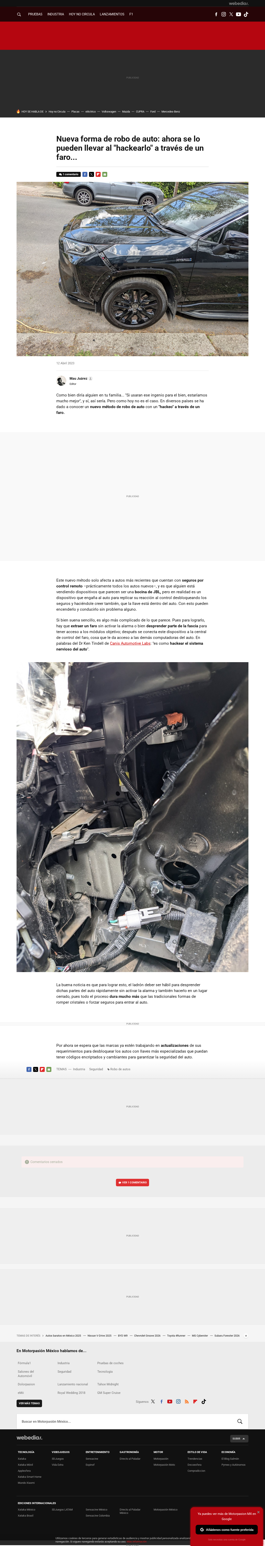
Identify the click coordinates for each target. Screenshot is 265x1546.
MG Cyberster (200, 1335)
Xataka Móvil (25, 1464)
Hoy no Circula (57, 111)
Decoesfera (194, 1464)
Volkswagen (109, 111)
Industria (55, 14)
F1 (131, 14)
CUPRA (140, 111)
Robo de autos (120, 1069)
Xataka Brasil (25, 1515)
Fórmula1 (24, 1363)
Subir (236, 1438)
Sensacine (92, 1458)
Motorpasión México (165, 1509)
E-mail (104, 174)
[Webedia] (238, 3)
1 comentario (70, 174)
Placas (75, 111)
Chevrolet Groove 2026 (147, 1335)
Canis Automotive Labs (130, 643)
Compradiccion (196, 1470)
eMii (21, 1393)
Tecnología (105, 1372)
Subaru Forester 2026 (227, 1335)
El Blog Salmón (230, 1458)
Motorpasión (161, 1458)
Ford (152, 111)
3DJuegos (58, 1458)
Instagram (223, 14)
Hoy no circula (82, 14)
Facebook (216, 14)
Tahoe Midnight (108, 1384)
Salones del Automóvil (26, 1374)
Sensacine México (96, 1509)
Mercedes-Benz (170, 111)
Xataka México (26, 1509)
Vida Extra (57, 1464)
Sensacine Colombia (98, 1515)
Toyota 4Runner (176, 1335)
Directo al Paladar (130, 1458)
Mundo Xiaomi (26, 1482)
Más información (137, 1541)
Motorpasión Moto (164, 1464)
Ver (134, 1182)
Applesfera (24, 1470)
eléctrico (91, 111)
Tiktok (245, 14)
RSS (186, 1401)
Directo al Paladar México (130, 1511)
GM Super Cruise (108, 1393)
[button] (80, 378)
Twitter (231, 14)
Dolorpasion (26, 1384)
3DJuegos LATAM (62, 1509)
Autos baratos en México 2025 (64, 1335)
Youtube (238, 14)
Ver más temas (29, 1403)
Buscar (240, 1421)
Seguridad (96, 1069)
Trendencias (195, 1458)
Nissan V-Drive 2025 (100, 1335)
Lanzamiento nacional (73, 1384)
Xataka (22, 1458)
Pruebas (35, 14)
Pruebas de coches (110, 1363)
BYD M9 (123, 1335)
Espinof (90, 1464)
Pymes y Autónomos (234, 1464)
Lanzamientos (112, 14)
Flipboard (98, 174)
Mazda (126, 111)
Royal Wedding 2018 (71, 1393)
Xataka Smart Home (29, 1476)
